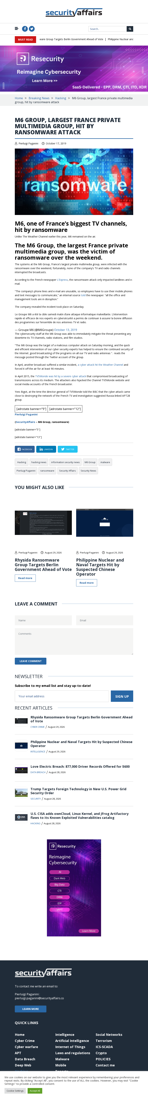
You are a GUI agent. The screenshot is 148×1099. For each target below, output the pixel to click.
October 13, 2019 (65, 330)
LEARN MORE (30, 1009)
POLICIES (103, 1059)
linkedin (48, 449)
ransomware (47, 470)
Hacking (60, 98)
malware (105, 462)
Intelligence (38, 751)
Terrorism (104, 1041)
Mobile (60, 1065)
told (83, 295)
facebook (27, 449)
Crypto (101, 1053)
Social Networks (109, 1034)
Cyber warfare (26, 1047)
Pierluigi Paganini (28, 143)
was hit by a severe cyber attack (67, 376)
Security (36, 798)
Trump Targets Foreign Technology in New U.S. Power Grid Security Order (78, 791)
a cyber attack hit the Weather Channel (100, 364)
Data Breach (38, 772)
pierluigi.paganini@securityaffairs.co (39, 998)
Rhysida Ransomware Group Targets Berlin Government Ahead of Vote (53, 39)
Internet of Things (70, 1047)
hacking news (38, 462)
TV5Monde (41, 376)
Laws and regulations (72, 1053)
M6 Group (90, 462)
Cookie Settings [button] (15, 1090)
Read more (25, 578)
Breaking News (39, 98)
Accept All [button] (35, 1090)
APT (18, 1053)
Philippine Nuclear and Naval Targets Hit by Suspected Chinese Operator (100, 567)
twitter (70, 449)
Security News (88, 470)
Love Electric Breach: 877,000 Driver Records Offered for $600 (80, 766)
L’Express (62, 279)
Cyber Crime (38, 726)
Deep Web (23, 1065)
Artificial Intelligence (72, 1041)
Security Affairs (67, 470)
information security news (65, 462)
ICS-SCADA (104, 1047)
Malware (62, 1059)
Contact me (105, 1065)
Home (19, 98)
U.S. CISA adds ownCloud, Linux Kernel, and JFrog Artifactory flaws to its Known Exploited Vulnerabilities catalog (80, 815)
